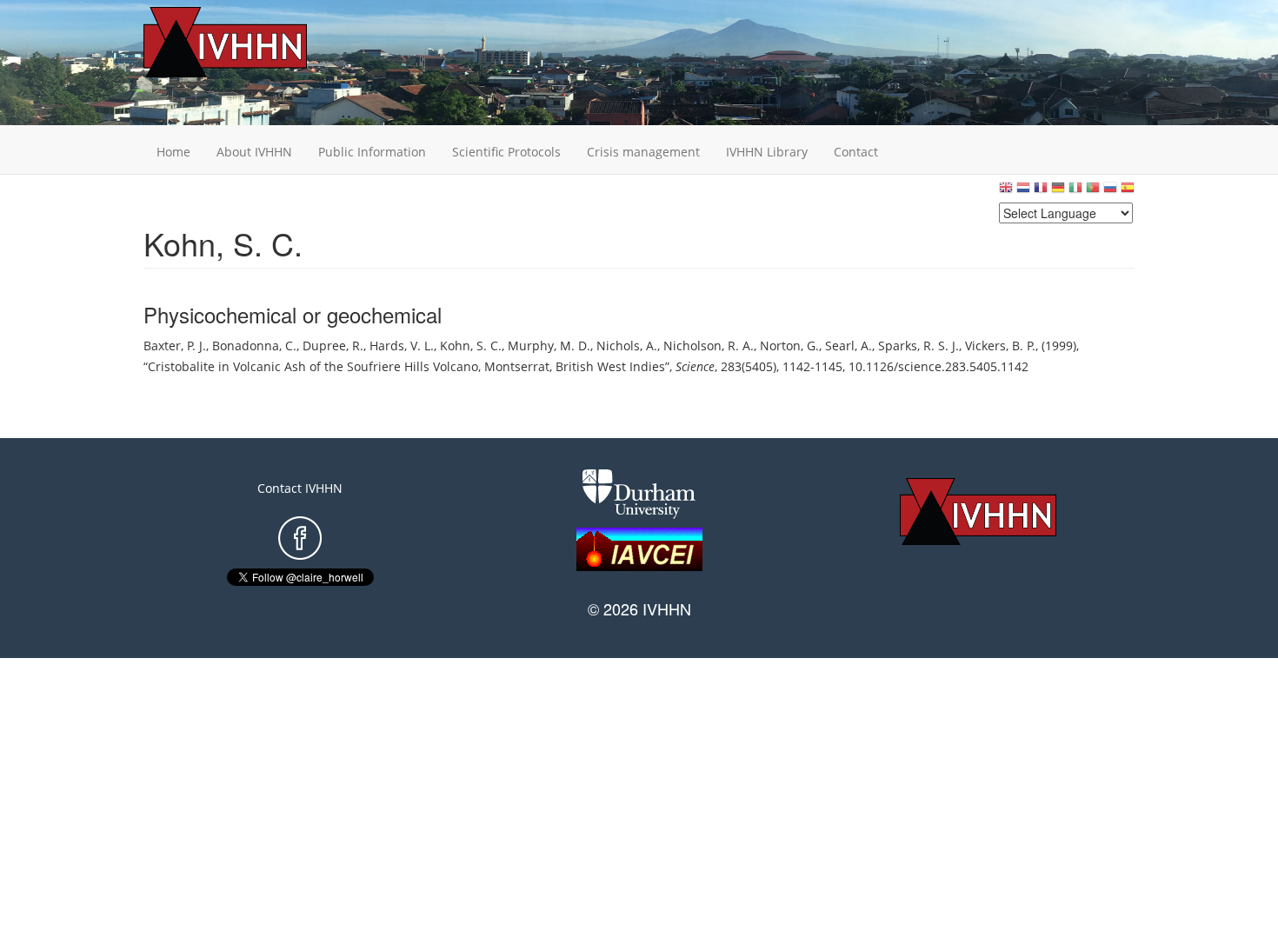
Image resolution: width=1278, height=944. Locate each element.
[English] (1006, 192)
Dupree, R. (333, 345)
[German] (1058, 192)
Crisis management (643, 151)
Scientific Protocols (506, 151)
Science (695, 366)
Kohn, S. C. (471, 345)
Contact (856, 151)
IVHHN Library (767, 151)
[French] (1041, 192)
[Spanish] (1128, 192)
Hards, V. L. (401, 345)
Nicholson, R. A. (708, 345)
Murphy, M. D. (549, 345)
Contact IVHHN (300, 488)
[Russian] (1110, 192)
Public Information (372, 151)
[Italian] (1075, 192)
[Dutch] (1023, 192)
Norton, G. (789, 345)
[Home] (252, 42)
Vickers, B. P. (1000, 345)
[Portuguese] (1093, 192)
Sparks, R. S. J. (918, 345)
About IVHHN (254, 151)
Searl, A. (848, 345)
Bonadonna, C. (254, 345)
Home (173, 151)
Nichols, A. (626, 345)
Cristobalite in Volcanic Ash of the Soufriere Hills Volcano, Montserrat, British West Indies (406, 366)
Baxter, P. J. (174, 345)
